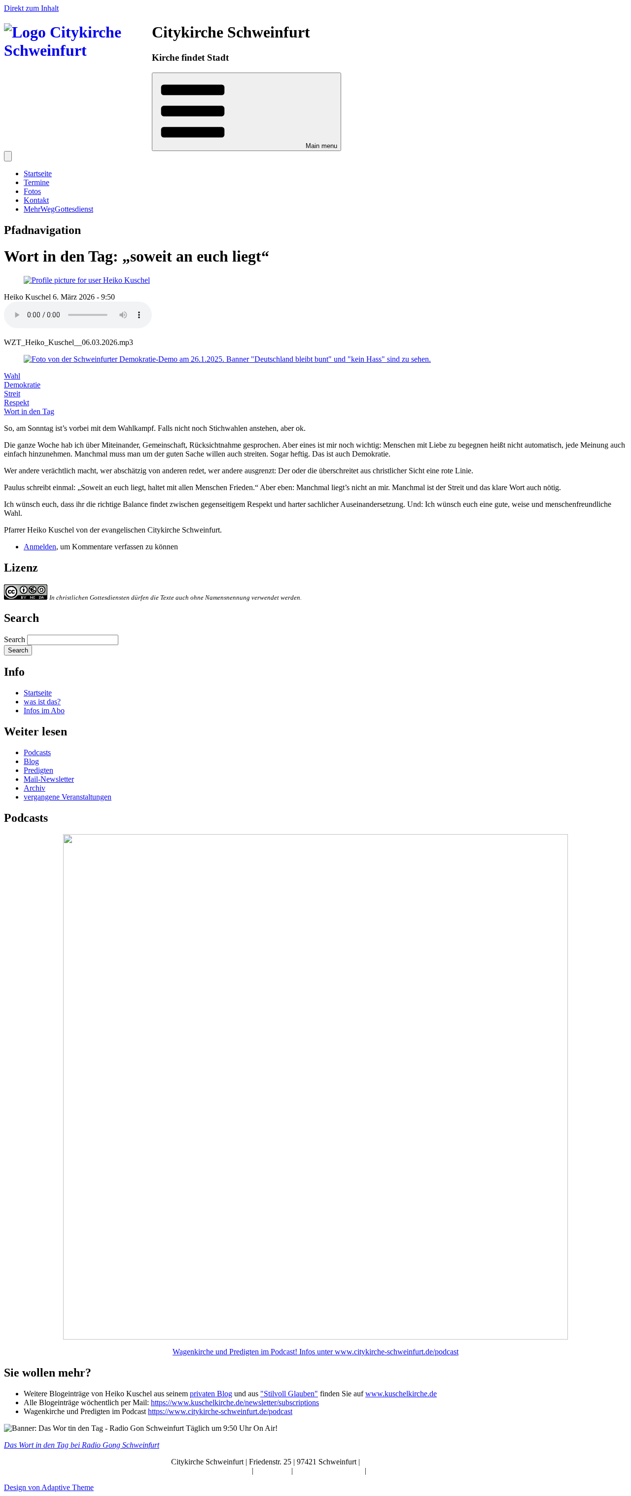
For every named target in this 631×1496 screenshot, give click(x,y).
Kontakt (36, 200)
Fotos (32, 191)
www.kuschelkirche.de (401, 1393)
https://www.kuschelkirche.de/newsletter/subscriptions (235, 1402)
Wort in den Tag (29, 411)
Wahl (12, 376)
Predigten (38, 770)
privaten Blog (211, 1393)
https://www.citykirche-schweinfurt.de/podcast (220, 1411)
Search (14, 639)
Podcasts (37, 752)
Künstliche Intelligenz (330, 1470)
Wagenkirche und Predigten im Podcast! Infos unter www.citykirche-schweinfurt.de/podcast (315, 1351)
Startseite (38, 173)
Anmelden (40, 546)
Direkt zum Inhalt (31, 8)
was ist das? (42, 701)
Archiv (34, 788)
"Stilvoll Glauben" (289, 1393)
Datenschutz (387, 1470)
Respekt (16, 402)
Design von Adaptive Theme (49, 1487)
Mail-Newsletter (49, 779)
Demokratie (22, 385)
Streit (12, 393)
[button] (246, 112)
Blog (31, 761)
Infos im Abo (44, 710)
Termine (36, 182)
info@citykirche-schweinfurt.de (411, 1462)
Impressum (273, 1470)
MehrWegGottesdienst (58, 209)
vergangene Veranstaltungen (67, 797)
